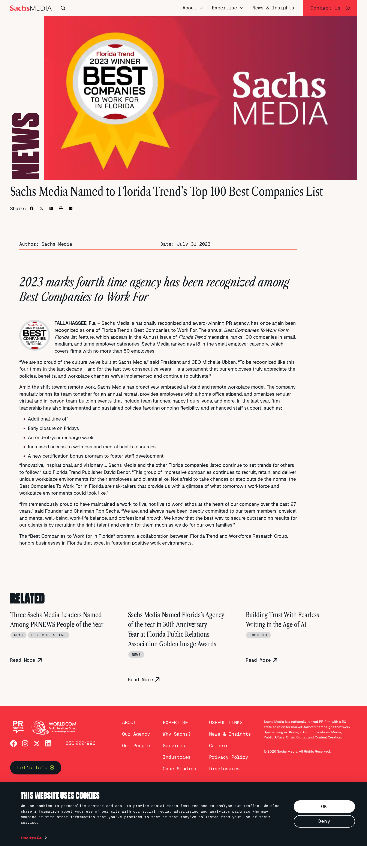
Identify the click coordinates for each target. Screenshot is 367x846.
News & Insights (230, 734)
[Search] (122, 8)
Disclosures (224, 768)
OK (324, 806)
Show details (31, 837)
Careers (219, 745)
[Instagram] (25, 743)
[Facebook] (13, 743)
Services (174, 745)
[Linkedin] (48, 743)
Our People (136, 745)
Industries (177, 757)
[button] (31, 208)
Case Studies (179, 768)
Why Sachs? (177, 734)
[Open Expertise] (241, 8)
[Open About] (201, 8)
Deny (324, 821)
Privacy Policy (228, 757)
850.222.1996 (81, 743)
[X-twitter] (36, 743)
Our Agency (136, 734)
